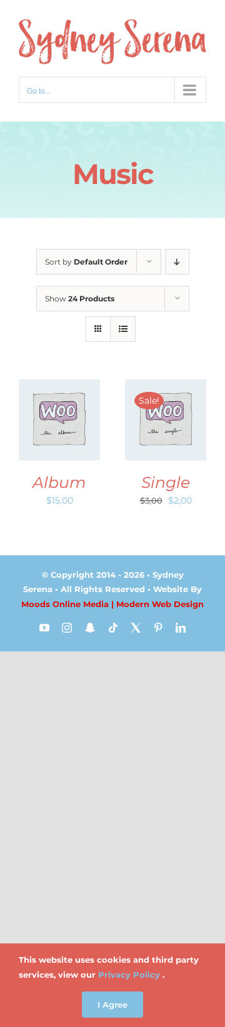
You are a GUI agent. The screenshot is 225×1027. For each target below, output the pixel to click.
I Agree (113, 1005)
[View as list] (123, 329)
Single (165, 482)
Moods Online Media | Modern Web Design (112, 604)
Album (59, 482)
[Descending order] (177, 262)
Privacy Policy (129, 975)
